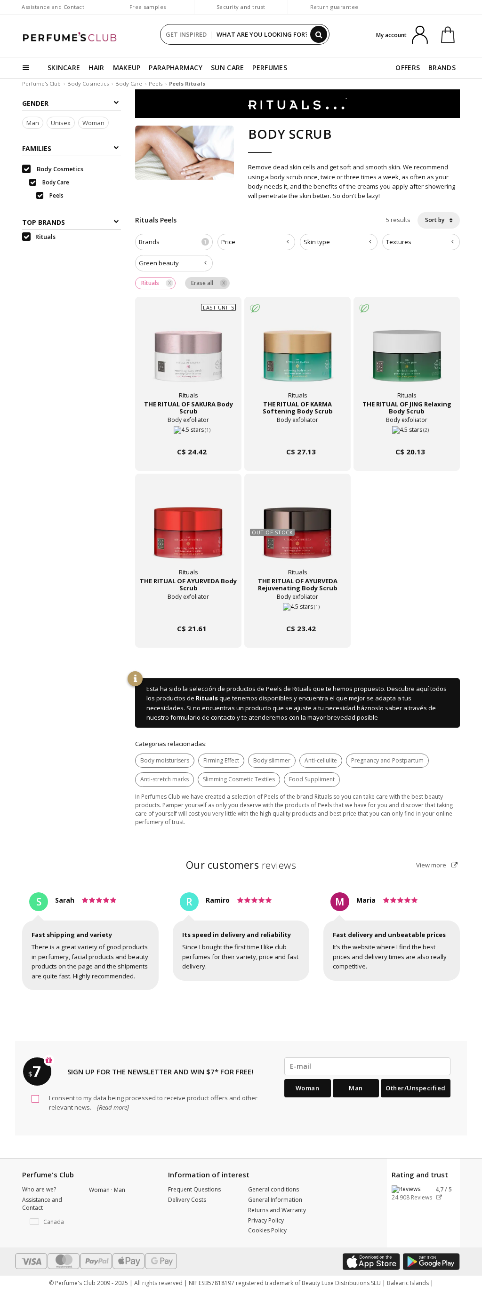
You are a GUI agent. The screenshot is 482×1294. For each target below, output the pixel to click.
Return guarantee (334, 6)
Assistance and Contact (53, 6)
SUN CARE (227, 67)
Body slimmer (271, 760)
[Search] (318, 34)
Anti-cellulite (321, 760)
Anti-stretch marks (164, 779)
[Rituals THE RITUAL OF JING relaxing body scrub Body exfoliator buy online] (406, 434)
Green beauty (159, 263)
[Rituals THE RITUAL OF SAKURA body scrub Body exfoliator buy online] (188, 434)
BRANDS (442, 67)
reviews (241, 865)
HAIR (96, 67)
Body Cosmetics (88, 83)
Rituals (207, 698)
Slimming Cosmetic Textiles (239, 779)
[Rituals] (297, 103)
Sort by (435, 220)
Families (36, 148)
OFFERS (407, 67)
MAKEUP (127, 67)
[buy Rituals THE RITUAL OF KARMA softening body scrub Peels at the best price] (297, 355)
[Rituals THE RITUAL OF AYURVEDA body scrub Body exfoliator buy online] (188, 611)
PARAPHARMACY (175, 67)
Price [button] (228, 242)
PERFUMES (269, 67)
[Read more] (112, 1107)
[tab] (174, 242)
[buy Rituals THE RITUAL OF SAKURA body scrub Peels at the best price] (188, 355)
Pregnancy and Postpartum (387, 760)
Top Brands (43, 222)
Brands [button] (173, 242)
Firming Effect (221, 760)
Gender (35, 103)
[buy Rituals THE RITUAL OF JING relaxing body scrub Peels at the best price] (406, 355)
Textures (398, 242)
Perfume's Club (41, 83)
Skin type (317, 242)
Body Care (128, 83)
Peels (155, 83)
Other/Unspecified (416, 1088)
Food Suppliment (312, 779)
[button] (48, 1222)
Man (32, 123)
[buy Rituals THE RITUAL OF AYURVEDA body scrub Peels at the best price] (188, 532)
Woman (93, 123)
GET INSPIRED (186, 34)
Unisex (61, 123)
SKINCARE (64, 67)
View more (432, 865)
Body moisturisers (164, 760)
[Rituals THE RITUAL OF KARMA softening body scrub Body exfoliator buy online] (297, 434)
